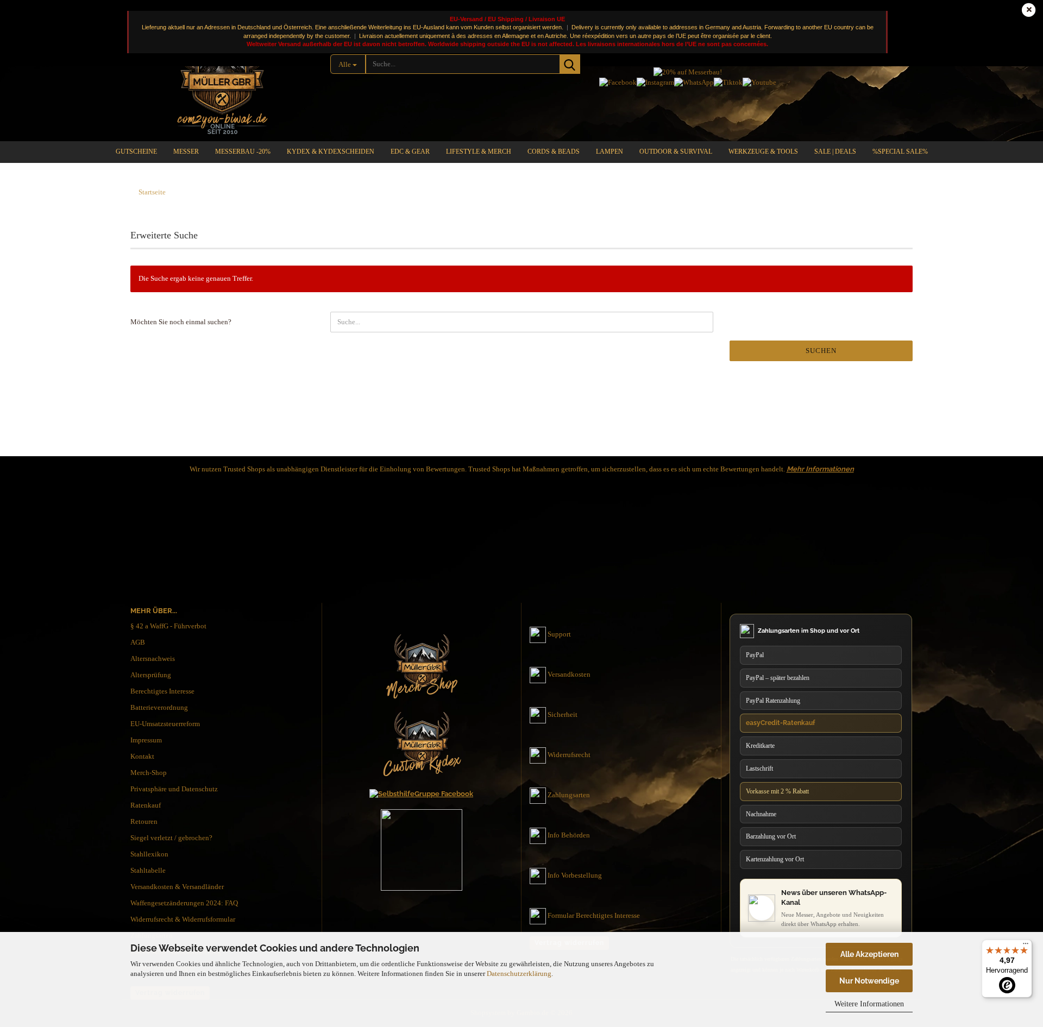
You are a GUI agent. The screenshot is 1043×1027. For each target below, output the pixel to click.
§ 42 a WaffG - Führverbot (168, 626)
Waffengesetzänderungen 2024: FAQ (184, 903)
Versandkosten (569, 674)
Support (559, 634)
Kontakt (142, 756)
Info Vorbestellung (575, 875)
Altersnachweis (152, 658)
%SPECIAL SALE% (900, 151)
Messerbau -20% (243, 151)
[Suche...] (570, 64)
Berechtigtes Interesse (162, 691)
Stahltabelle (148, 870)
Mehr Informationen (820, 469)
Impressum (146, 740)
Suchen (821, 350)
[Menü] (1025, 946)
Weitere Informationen (869, 1004)
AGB (137, 642)
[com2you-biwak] (222, 78)
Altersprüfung (150, 675)
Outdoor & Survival (675, 151)
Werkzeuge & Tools (763, 151)
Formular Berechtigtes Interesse (594, 915)
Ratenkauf (145, 805)
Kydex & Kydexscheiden (330, 151)
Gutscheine (136, 151)
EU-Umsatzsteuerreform (165, 724)
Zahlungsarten (569, 795)
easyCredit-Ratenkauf (780, 723)
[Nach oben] (1013, 915)
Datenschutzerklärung (519, 973)
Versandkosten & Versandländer (177, 887)
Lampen (609, 151)
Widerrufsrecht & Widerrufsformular (182, 919)
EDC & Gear (410, 151)
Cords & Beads (553, 151)
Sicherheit (562, 714)
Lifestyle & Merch (478, 151)
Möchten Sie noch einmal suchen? (180, 322)
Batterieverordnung (159, 707)
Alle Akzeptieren (869, 954)
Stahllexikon (149, 854)
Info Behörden (569, 835)
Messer (186, 151)
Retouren (144, 821)
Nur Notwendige (869, 980)
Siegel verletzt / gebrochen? (171, 838)
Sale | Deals (835, 151)
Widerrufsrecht (569, 755)
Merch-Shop (148, 772)
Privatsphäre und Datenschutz (174, 789)
